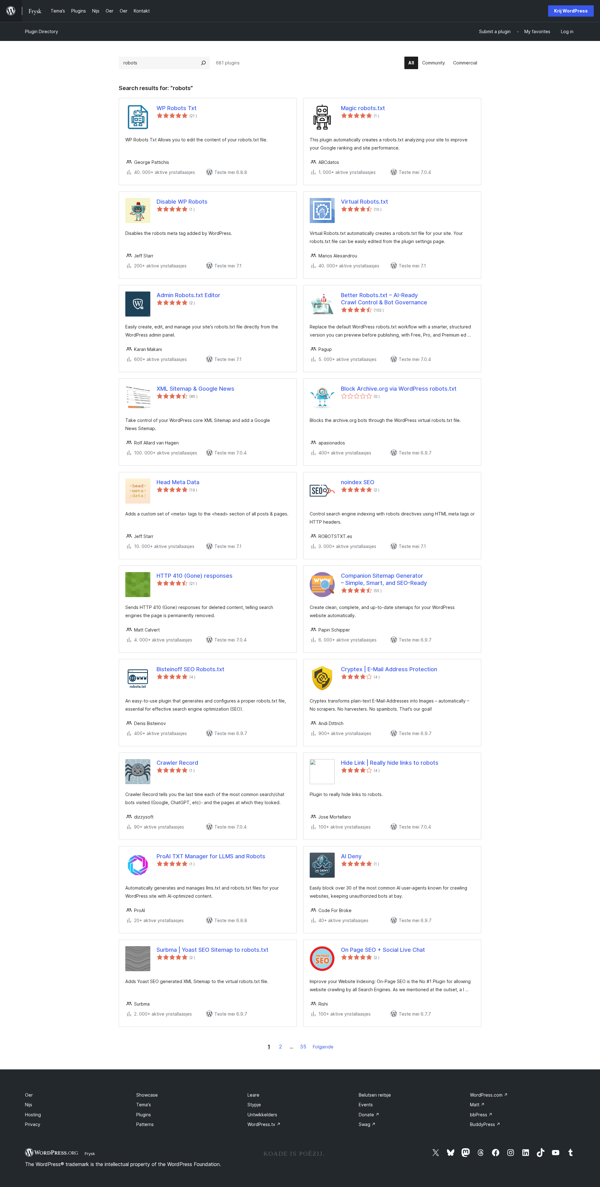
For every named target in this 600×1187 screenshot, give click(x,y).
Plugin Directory (41, 31)
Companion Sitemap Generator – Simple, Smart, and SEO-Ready (384, 579)
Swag (367, 1124)
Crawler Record (177, 762)
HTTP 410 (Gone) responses (194, 575)
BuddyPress (485, 1124)
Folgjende (323, 1046)
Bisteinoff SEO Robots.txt (190, 669)
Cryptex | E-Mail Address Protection (389, 669)
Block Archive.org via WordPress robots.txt (399, 388)
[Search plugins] (203, 63)
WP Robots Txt (177, 108)
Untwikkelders (262, 1114)
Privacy (32, 1124)
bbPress (481, 1114)
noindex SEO (357, 482)
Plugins (143, 1114)
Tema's (143, 1104)
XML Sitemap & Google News (195, 388)
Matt (477, 1104)
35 (303, 1046)
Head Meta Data (178, 482)
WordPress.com (489, 1095)
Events (366, 1104)
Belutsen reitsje (375, 1095)
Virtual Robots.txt (364, 201)
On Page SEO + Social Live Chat (383, 949)
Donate (369, 1114)
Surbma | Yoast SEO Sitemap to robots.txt (212, 949)
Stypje (254, 1104)
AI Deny (351, 856)
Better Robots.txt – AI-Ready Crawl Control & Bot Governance (384, 299)
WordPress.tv (264, 1124)
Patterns (145, 1124)
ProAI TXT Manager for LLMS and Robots (211, 856)
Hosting (33, 1114)
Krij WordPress (571, 10)
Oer (29, 1095)
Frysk (90, 1153)
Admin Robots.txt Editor (188, 295)
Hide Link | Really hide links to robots (389, 762)
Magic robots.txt (363, 108)
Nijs (28, 1104)
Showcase (147, 1095)
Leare (253, 1095)
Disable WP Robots (182, 201)
